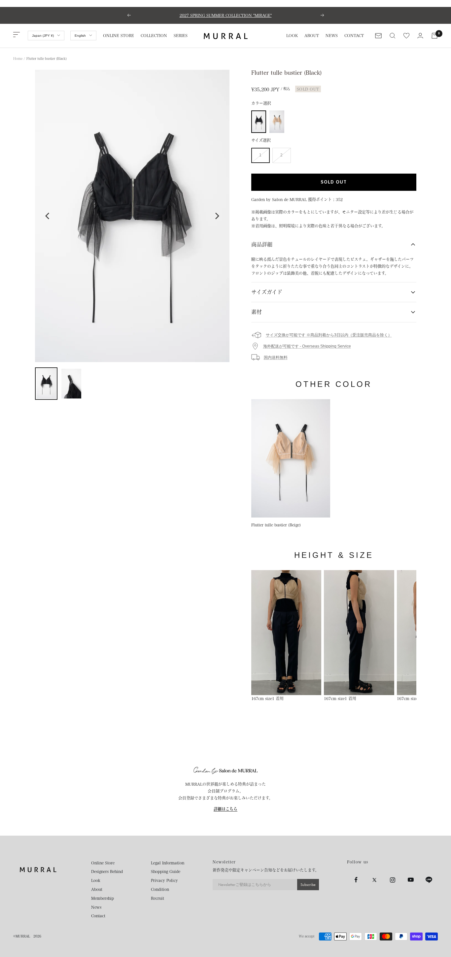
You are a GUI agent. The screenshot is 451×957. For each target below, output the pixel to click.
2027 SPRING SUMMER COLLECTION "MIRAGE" (226, 15)
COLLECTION (154, 35)
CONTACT (354, 35)
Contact (98, 916)
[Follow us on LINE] (429, 880)
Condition (160, 889)
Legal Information (167, 863)
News (96, 907)
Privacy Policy (164, 880)
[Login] (420, 35)
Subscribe (308, 884)
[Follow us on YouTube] (410, 880)
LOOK (292, 35)
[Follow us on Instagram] (392, 880)
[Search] (393, 36)
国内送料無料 (276, 357)
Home (17, 58)
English (80, 35)
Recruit (157, 898)
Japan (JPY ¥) (43, 35)
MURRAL (23, 936)
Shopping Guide (165, 871)
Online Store (103, 863)
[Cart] (434, 36)
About (96, 889)
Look (95, 880)
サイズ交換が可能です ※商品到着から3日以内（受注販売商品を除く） (329, 335)
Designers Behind (107, 871)
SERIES (181, 35)
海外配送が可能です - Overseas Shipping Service (307, 346)
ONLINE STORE (118, 35)
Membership (102, 898)
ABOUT (311, 35)
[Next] (216, 216)
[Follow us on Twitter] (374, 880)
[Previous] (48, 216)
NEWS (332, 35)
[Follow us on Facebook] (356, 880)
